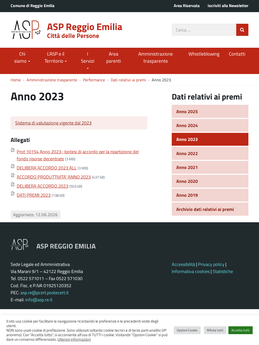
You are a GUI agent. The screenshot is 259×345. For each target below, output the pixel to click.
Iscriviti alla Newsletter (228, 5)
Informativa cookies (191, 271)
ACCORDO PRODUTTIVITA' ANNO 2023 (54, 177)
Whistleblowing (204, 53)
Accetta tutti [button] (240, 330)
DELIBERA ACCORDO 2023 (42, 186)
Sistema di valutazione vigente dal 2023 (53, 123)
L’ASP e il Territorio (54, 57)
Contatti (237, 53)
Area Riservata (187, 5)
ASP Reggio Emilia (84, 26)
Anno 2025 (187, 111)
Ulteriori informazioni (74, 339)
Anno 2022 (187, 153)
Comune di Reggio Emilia (32, 5)
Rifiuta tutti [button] (215, 330)
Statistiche (223, 271)
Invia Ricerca (242, 30)
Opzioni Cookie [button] (187, 330)
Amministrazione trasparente (155, 57)
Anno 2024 (187, 125)
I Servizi (87, 57)
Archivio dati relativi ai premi (205, 209)
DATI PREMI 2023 (34, 195)
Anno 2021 (187, 167)
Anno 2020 (187, 181)
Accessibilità (183, 264)
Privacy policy (211, 264)
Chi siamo (21, 57)
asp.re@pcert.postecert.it (44, 292)
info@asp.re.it (38, 300)
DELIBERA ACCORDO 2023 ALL (47, 168)
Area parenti (113, 57)
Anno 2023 (187, 139)
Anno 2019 (187, 195)
